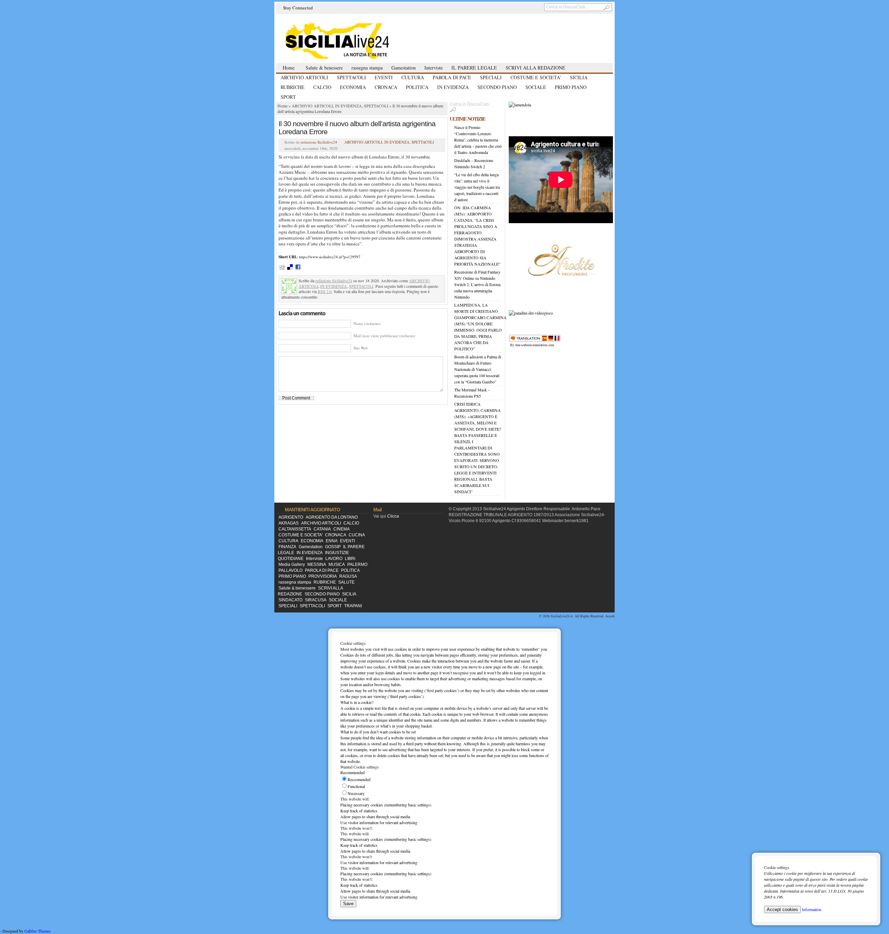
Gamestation (403, 67)
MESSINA (316, 564)
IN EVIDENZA (453, 87)
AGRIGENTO (291, 517)
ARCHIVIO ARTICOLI (304, 77)
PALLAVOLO (290, 570)
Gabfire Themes (37, 931)
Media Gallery (292, 564)
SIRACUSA (315, 600)
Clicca (393, 516)
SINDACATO (290, 600)
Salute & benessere (324, 67)
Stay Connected (298, 8)
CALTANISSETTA (295, 529)
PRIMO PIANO (571, 87)
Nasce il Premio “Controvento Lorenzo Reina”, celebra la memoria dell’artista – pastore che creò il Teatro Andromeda (478, 139)
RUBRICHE (293, 87)
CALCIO (322, 87)
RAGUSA (348, 576)
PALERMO (357, 564)
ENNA (332, 540)
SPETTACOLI (351, 77)
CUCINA (357, 535)
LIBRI (350, 558)
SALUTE (346, 582)
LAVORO (333, 558)
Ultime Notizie (467, 118)
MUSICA (337, 564)
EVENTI (384, 77)
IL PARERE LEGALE (474, 67)
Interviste (433, 67)
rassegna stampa (367, 67)
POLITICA (417, 87)
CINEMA (341, 529)
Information (811, 909)
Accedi (610, 616)
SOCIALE (535, 87)
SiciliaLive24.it (562, 616)
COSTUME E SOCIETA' (535, 77)
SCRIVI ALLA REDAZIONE (535, 67)
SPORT (288, 97)
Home (288, 67)
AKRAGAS (289, 523)
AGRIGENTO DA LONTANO (332, 517)
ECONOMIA (353, 87)
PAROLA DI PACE (452, 77)
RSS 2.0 (325, 291)
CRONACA (386, 87)
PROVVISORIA (322, 576)
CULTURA (412, 77)
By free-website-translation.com (532, 345)
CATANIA (322, 529)
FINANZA (287, 546)
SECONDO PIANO (497, 87)
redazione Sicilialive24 (319, 142)
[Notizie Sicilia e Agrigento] (354, 40)
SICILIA (579, 77)
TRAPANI (353, 605)
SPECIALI (491, 77)
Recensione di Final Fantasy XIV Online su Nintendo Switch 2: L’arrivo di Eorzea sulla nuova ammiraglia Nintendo (477, 284)
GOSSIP (333, 546)
